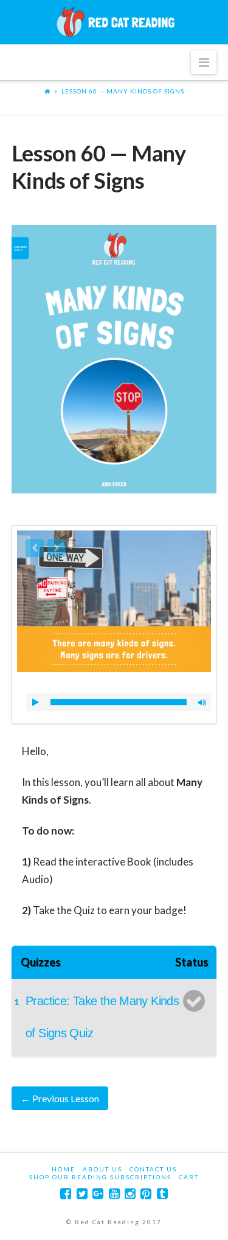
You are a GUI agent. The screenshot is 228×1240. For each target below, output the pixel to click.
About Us (102, 1169)
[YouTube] (114, 1193)
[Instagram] (130, 1193)
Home (63, 1169)
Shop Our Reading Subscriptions (100, 1177)
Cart (189, 1177)
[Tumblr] (162, 1193)
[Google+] (97, 1193)
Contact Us (153, 1169)
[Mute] (202, 702)
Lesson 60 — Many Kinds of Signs (122, 91)
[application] (118, 702)
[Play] (35, 702)
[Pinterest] (145, 1193)
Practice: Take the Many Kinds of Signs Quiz (102, 1017)
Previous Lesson (60, 1098)
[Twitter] (82, 1193)
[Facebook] (65, 1193)
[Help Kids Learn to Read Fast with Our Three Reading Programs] (114, 21)
